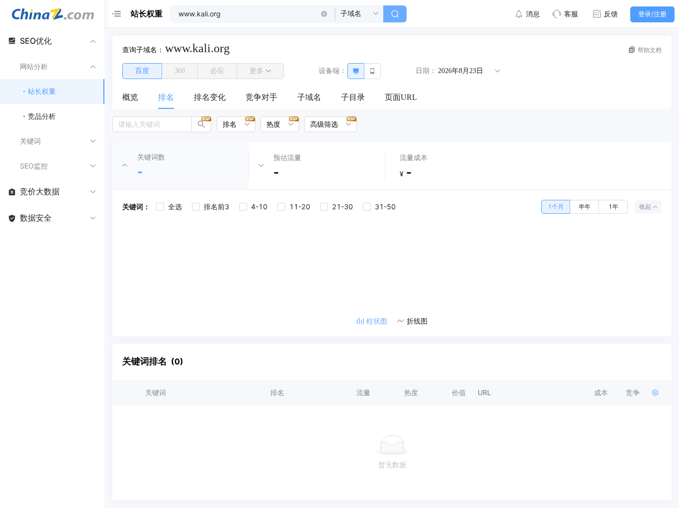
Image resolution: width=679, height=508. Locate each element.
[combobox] (233, 124)
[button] (324, 14)
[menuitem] (130, 97)
